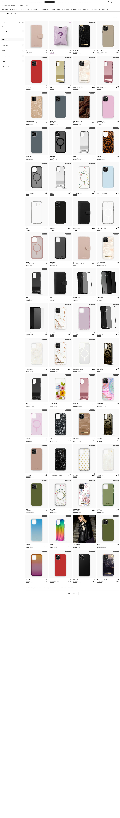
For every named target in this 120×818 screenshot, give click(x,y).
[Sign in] (108, 2)
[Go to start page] (3, 2)
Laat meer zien (72, 593)
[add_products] (46, 51)
